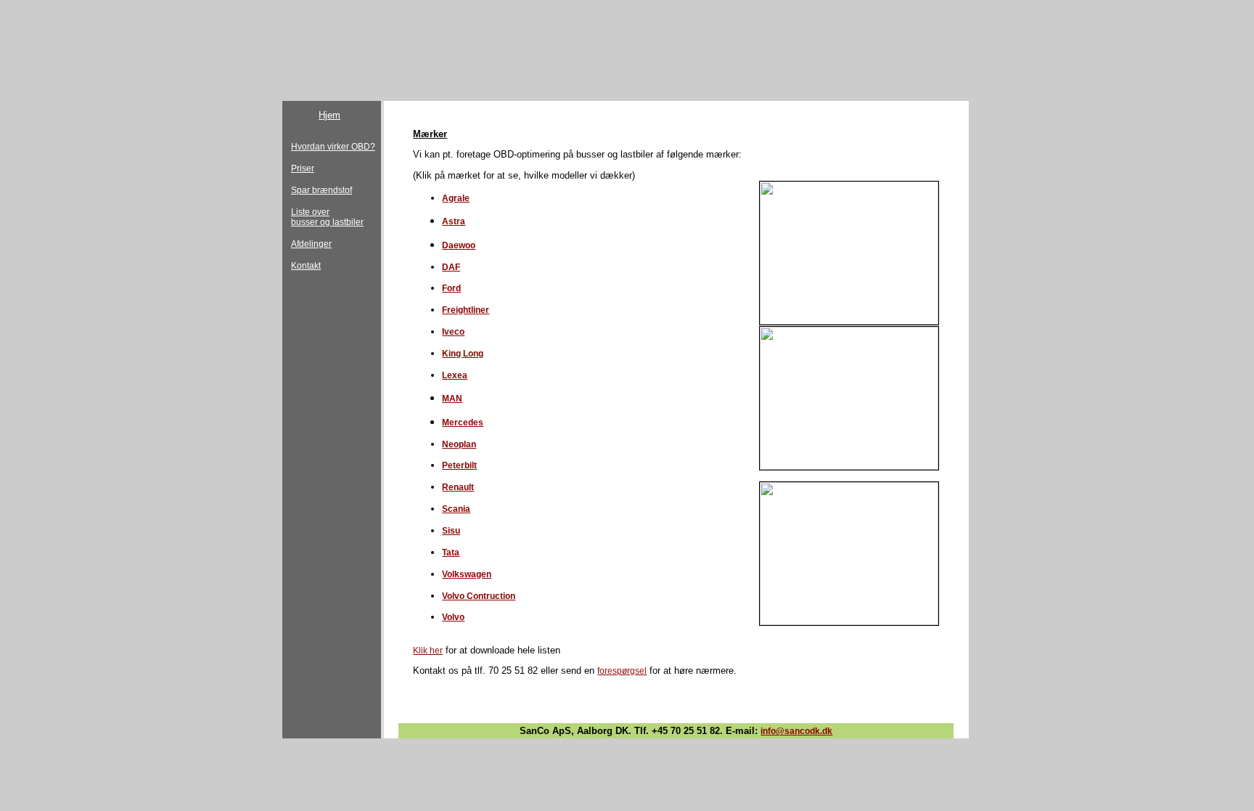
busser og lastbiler (327, 222)
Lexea (454, 375)
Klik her (428, 650)
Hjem (329, 115)
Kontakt (306, 266)
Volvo (453, 617)
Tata (450, 552)
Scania (456, 509)
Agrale (456, 198)
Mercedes (462, 422)
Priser (302, 168)
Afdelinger (311, 244)
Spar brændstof (321, 190)
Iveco (453, 332)
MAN (452, 399)
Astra (453, 221)
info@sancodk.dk (796, 731)
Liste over (310, 212)
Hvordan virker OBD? (333, 147)
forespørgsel (622, 671)
